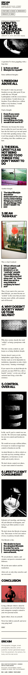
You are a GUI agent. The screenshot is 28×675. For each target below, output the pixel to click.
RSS (2, 672)
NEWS (12, 14)
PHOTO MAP (17, 672)
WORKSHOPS (21, 11)
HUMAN (10, 672)
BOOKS (13, 11)
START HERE (5, 11)
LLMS (6, 672)
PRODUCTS (5, 14)
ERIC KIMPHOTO (5, 3)
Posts (23, 35)
